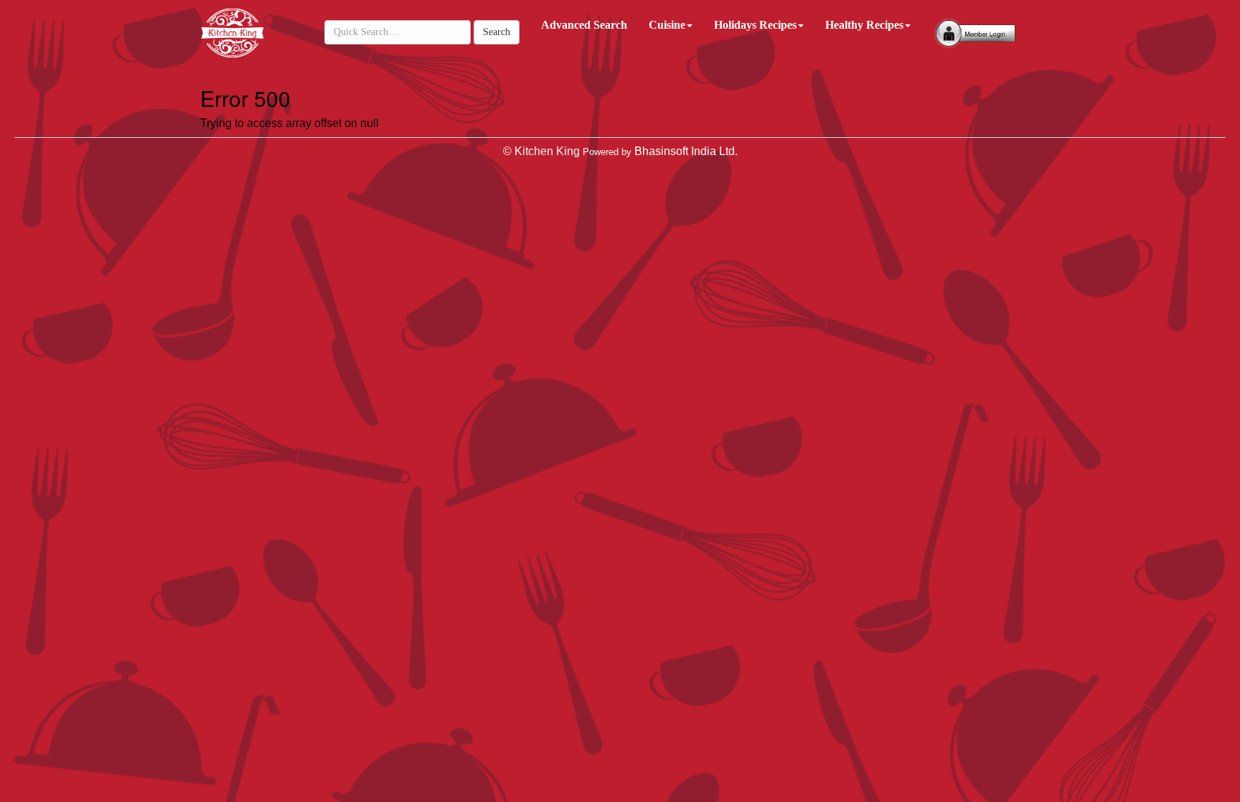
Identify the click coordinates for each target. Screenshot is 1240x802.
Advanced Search (584, 25)
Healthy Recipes (864, 25)
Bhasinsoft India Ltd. (686, 151)
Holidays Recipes (755, 25)
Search (496, 32)
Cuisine (667, 25)
